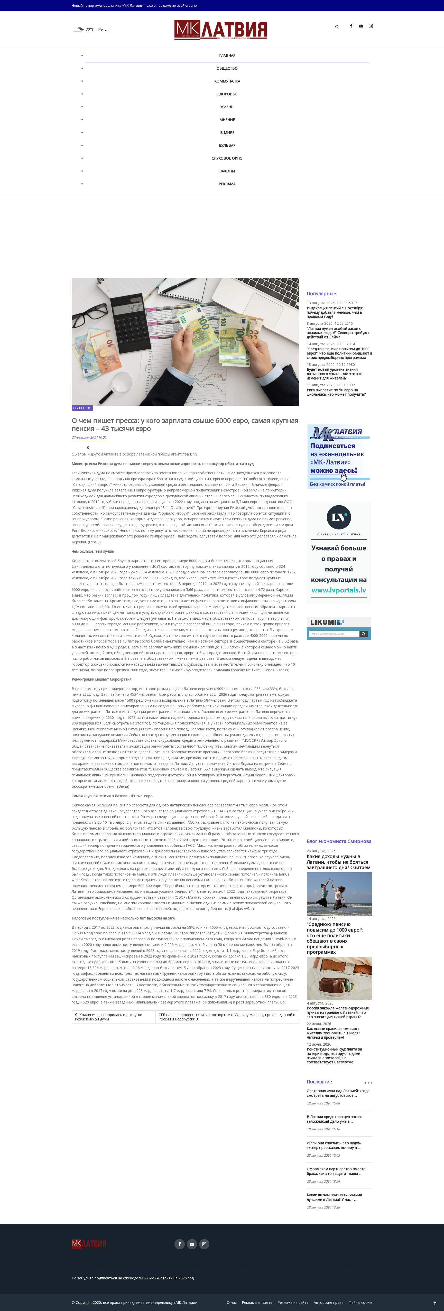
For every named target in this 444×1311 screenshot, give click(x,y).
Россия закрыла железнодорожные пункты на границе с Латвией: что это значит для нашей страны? (338, 1012)
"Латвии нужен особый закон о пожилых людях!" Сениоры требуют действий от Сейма (338, 333)
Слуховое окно (227, 158)
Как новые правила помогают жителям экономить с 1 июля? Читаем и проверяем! (333, 1033)
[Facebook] (351, 26)
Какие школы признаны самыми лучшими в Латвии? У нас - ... (334, 1197)
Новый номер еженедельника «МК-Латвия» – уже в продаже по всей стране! (135, 5)
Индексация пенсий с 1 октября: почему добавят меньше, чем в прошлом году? (335, 312)
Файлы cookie (360, 1302)
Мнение (227, 119)
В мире (227, 132)
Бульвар (227, 145)
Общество (227, 68)
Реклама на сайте (293, 1302)
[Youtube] (361, 26)
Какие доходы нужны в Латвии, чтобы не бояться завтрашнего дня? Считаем (339, 861)
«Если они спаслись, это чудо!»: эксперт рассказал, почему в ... (334, 1145)
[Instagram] (370, 26)
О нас (232, 1302)
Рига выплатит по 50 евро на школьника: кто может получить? (336, 392)
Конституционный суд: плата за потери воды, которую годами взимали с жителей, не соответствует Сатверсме (334, 1055)
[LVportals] (339, 552)
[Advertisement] (222, 236)
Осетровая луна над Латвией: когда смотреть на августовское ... (338, 1093)
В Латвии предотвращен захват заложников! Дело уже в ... (335, 1119)
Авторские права (329, 1302)
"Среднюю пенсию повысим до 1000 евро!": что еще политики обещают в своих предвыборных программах (339, 353)
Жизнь (227, 106)
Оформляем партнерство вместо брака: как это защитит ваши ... (336, 1171)
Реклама (227, 183)
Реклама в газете (257, 1302)
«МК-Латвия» (185, 1302)
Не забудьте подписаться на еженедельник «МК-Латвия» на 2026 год (133, 1278)
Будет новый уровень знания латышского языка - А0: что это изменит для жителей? (335, 373)
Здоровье (227, 93)
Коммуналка (227, 81)
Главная (227, 55)
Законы (227, 171)
